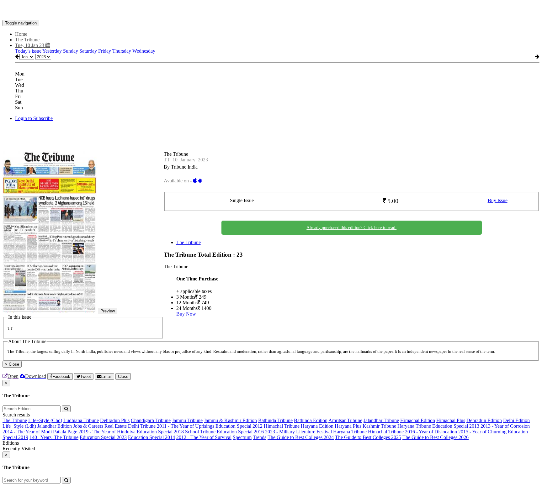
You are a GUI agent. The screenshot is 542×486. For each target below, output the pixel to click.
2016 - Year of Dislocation (431, 431)
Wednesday (143, 51)
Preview (107, 311)
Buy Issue (497, 200)
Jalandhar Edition (54, 426)
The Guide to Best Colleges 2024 (301, 437)
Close (123, 376)
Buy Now (186, 313)
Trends (259, 437)
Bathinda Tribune (275, 420)
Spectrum (242, 437)
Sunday (70, 51)
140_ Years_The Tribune (53, 437)
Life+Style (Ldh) (19, 426)
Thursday (121, 51)
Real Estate (115, 426)
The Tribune (188, 242)
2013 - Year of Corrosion (505, 426)
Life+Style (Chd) (45, 420)
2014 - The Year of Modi (27, 431)
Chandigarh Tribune (151, 420)
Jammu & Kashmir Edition (230, 420)
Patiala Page (65, 431)
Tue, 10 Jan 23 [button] (30, 45)
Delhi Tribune (142, 426)
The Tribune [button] (27, 39)
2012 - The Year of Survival (203, 437)
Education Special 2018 (160, 431)
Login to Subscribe (34, 118)
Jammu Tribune (187, 420)
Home (21, 34)
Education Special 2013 (455, 426)
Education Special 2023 (103, 437)
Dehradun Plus (115, 420)
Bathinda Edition (310, 420)
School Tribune (200, 431)
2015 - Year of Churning (482, 431)
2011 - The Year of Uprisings (185, 426)
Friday (104, 51)
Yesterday (52, 51)
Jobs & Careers (88, 426)
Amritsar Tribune (345, 420)
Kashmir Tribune (379, 426)
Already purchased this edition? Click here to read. (351, 227)
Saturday (88, 51)
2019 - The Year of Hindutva (107, 431)
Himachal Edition (417, 420)
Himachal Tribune (282, 426)
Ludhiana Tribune (81, 420)
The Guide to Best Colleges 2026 (435, 437)
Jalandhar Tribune (381, 420)
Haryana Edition (317, 426)
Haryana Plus (348, 426)
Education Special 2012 (239, 426)
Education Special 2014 (151, 437)
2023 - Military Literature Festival (298, 431)
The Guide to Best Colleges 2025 (368, 437)
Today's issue (28, 51)
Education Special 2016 (240, 431)
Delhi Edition (516, 420)
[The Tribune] (271, 10)
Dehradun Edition (484, 420)
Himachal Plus (450, 420)
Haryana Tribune (414, 426)
